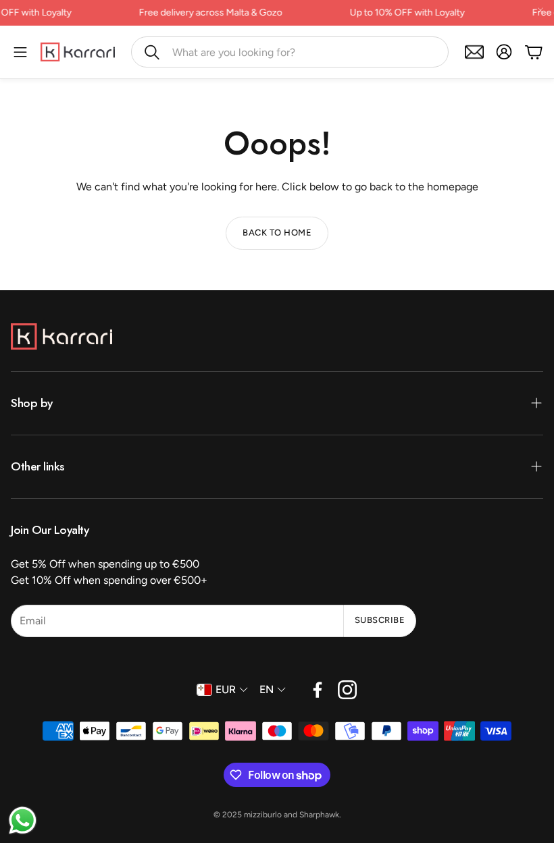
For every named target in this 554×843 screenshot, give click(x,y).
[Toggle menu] (20, 52)
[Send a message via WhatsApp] (23, 820)
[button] (290, 52)
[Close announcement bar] (540, 10)
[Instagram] (347, 689)
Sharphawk (319, 814)
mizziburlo (263, 814)
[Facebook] (317, 689)
